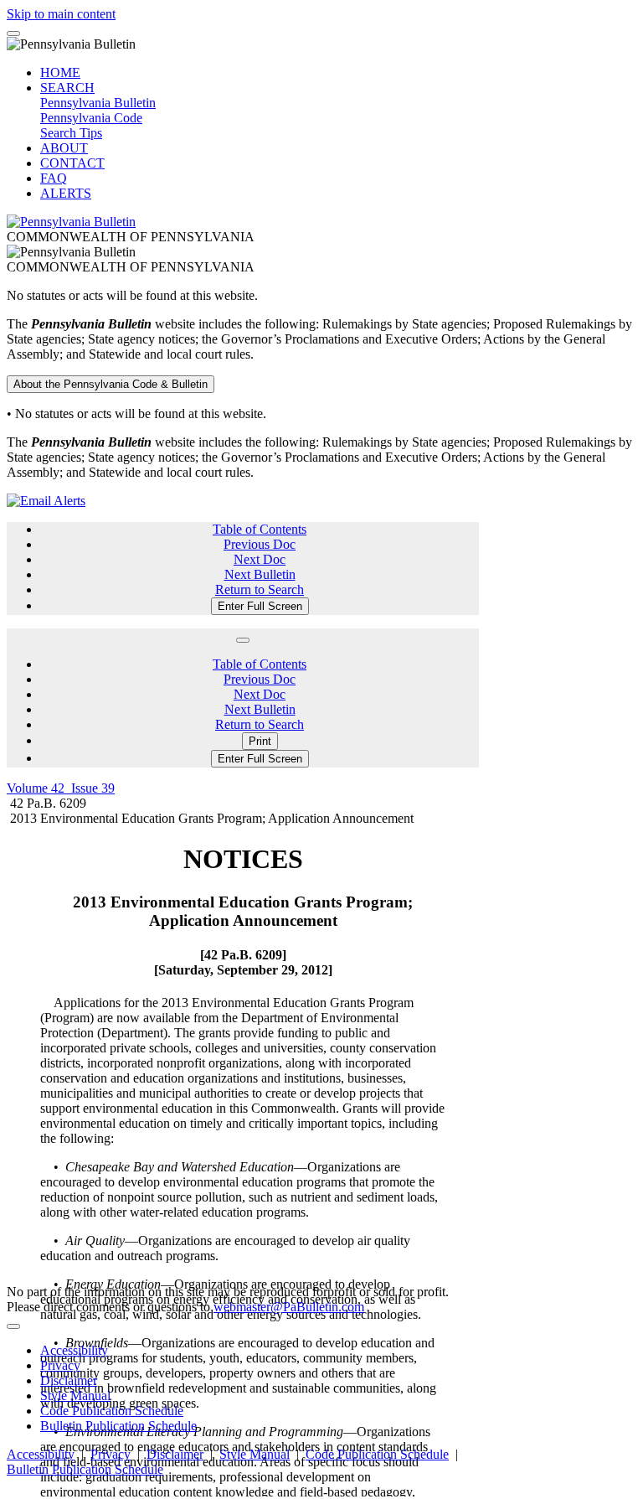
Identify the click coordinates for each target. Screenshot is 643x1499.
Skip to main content (61, 14)
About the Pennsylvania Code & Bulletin (110, 384)
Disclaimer (68, 1380)
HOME (60, 72)
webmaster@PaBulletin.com (288, 1307)
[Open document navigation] (242, 640)
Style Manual (75, 1395)
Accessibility (74, 1350)
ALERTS (65, 193)
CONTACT (72, 163)
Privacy (60, 1365)
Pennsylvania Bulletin (98, 103)
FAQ (53, 178)
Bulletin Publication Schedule (118, 1426)
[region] (243, 1161)
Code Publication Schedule (111, 1410)
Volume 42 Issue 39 (61, 788)
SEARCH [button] (67, 87)
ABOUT (64, 148)
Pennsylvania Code (91, 118)
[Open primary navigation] (13, 33)
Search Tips (71, 133)
